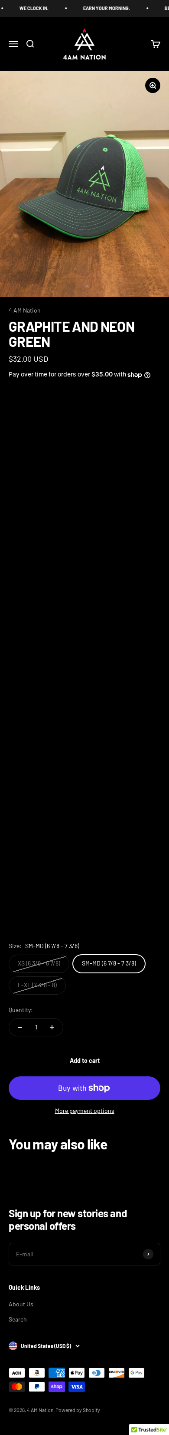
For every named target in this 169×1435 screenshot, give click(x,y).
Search (18, 1319)
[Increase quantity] (52, 1027)
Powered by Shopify (77, 1410)
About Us (21, 1304)
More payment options (84, 1110)
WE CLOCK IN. (27, 8)
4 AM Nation (25, 310)
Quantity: (21, 1009)
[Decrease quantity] (20, 1027)
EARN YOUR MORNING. (100, 8)
